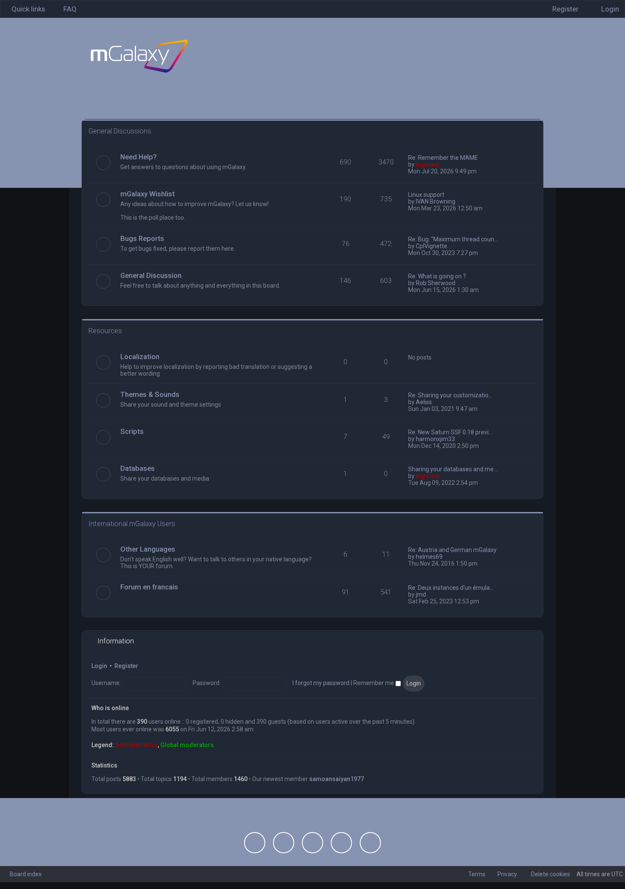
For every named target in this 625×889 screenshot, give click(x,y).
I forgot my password (321, 682)
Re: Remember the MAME (443, 157)
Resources (105, 330)
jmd (421, 594)
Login (99, 666)
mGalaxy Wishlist (147, 194)
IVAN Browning (435, 201)
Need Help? (138, 157)
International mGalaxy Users (131, 523)
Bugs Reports (142, 238)
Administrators (136, 745)
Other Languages (147, 549)
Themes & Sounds (149, 394)
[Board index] (139, 56)
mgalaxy (428, 164)
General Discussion (151, 275)
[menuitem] (66, 9)
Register (126, 666)
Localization (139, 356)
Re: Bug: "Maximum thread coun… (453, 239)
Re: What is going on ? (437, 276)
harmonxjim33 (435, 439)
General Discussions (119, 131)
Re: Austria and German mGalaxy (452, 549)
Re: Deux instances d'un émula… (451, 587)
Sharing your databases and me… (452, 469)
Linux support (426, 194)
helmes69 (429, 556)
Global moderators (187, 745)
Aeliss (424, 402)
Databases (137, 468)
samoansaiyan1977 (336, 779)
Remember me (374, 682)
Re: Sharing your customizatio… (450, 395)
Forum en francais (149, 587)
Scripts (132, 431)
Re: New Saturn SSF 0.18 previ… (450, 432)
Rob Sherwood (435, 283)
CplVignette (431, 246)
